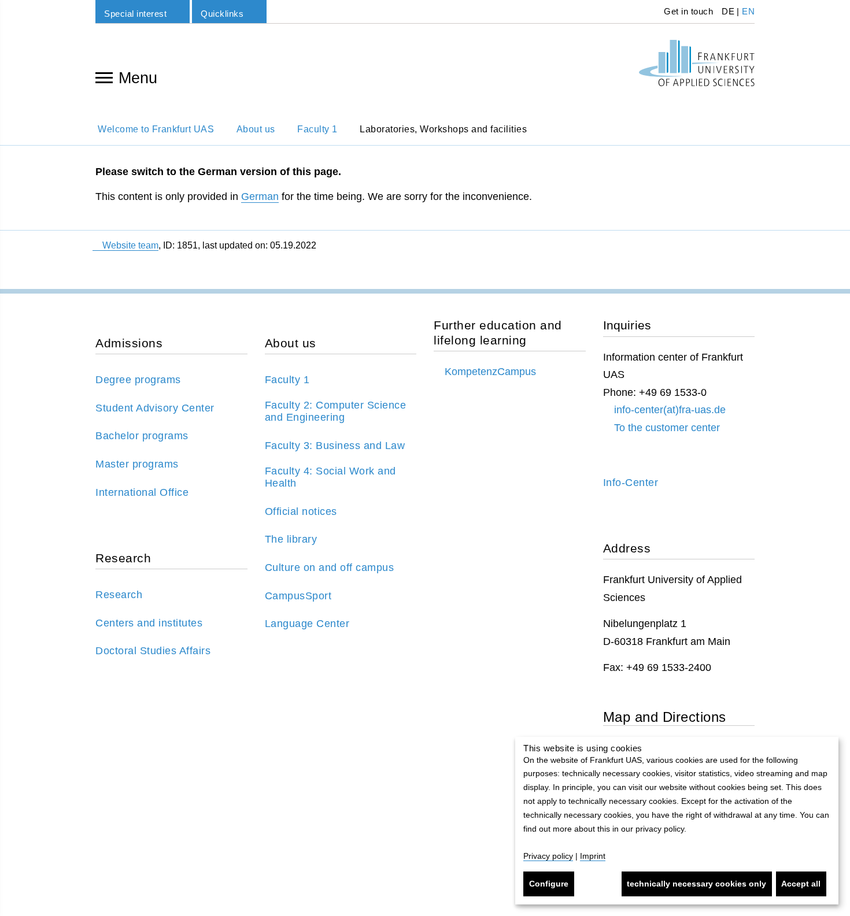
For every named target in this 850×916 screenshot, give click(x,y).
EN (748, 11)
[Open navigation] (104, 76)
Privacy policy (548, 856)
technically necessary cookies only (696, 883)
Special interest (135, 13)
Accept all (801, 883)
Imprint (592, 856)
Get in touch (687, 11)
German (260, 196)
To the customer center (667, 427)
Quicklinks (222, 13)
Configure (548, 883)
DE (728, 11)
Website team (130, 245)
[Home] (697, 63)
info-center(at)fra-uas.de (670, 410)
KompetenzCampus (490, 371)
